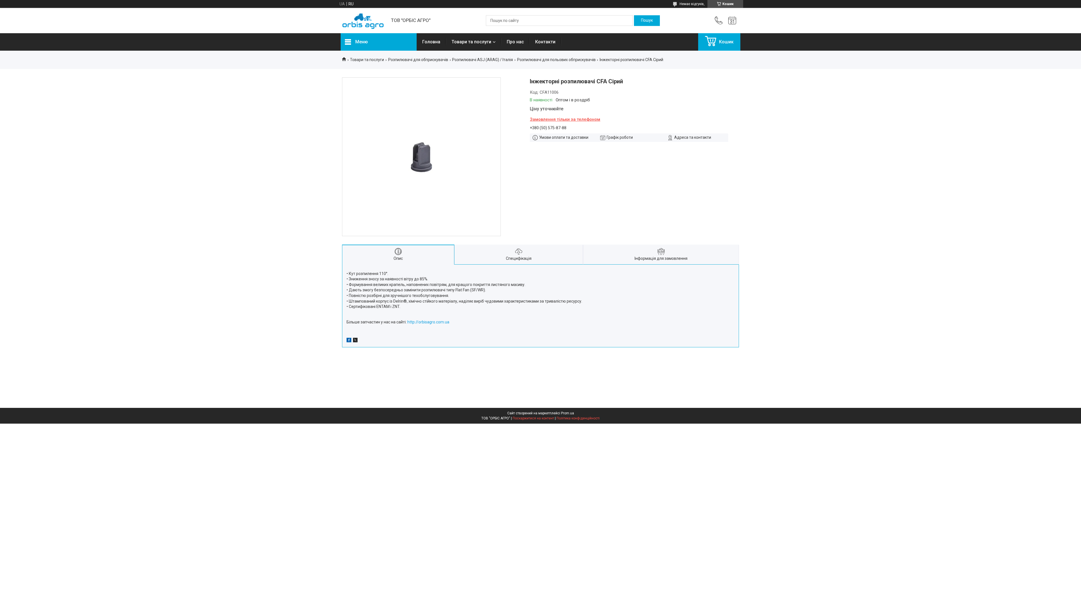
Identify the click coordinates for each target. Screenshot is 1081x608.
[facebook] (349, 341)
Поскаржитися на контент (533, 418)
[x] (355, 341)
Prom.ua (567, 413)
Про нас (515, 41)
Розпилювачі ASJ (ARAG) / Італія (482, 59)
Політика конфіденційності (578, 418)
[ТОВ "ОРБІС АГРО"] (363, 20)
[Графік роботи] (732, 20)
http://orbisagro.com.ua (428, 322)
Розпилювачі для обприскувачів (418, 59)
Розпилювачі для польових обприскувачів (556, 59)
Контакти (545, 41)
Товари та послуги (471, 41)
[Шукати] (647, 20)
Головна (431, 41)
